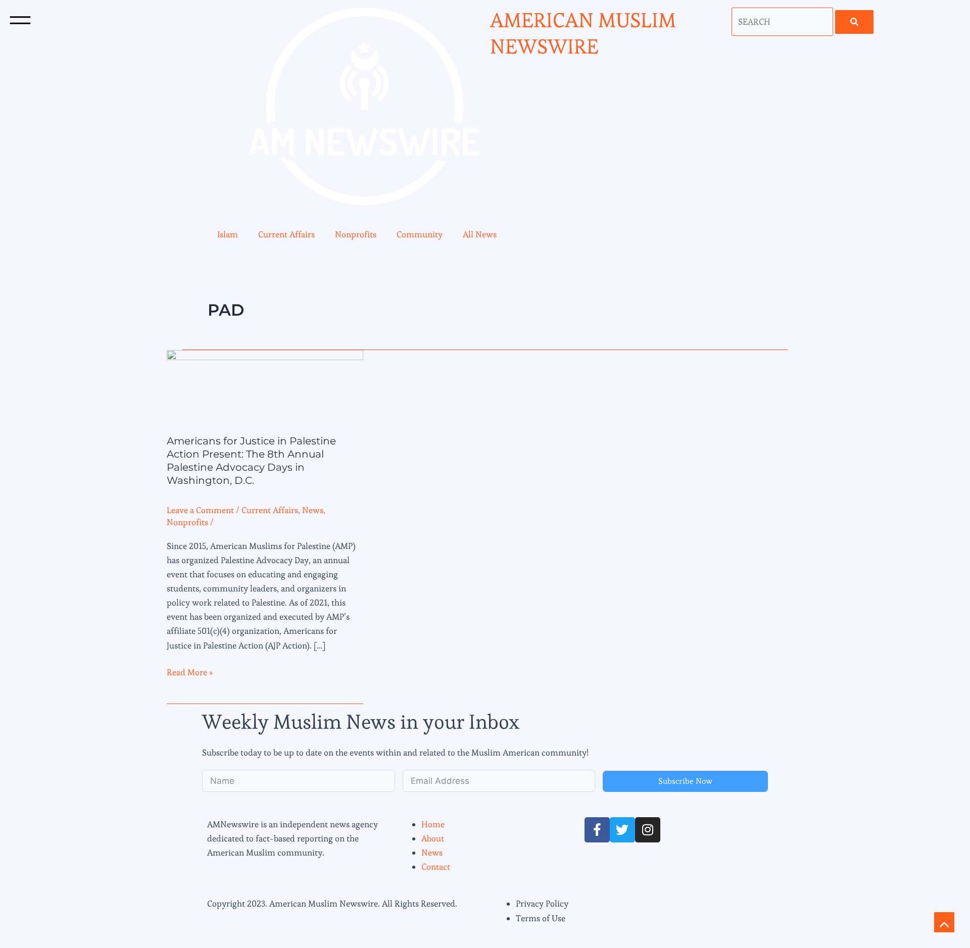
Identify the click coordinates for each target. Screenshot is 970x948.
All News (480, 234)
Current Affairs (286, 234)
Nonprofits (355, 234)
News (312, 510)
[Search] (854, 22)
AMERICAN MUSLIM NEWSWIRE (583, 34)
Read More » (190, 671)
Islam (227, 234)
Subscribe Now (685, 781)
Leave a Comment (200, 510)
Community (420, 234)
